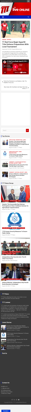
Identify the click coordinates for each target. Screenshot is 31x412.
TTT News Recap (7, 183)
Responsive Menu (28, 1)
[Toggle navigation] (3, 17)
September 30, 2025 (6, 49)
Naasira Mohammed (17, 49)
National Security (13, 163)
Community (12, 161)
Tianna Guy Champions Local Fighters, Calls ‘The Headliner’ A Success (15, 81)
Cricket (4, 39)
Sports (9, 39)
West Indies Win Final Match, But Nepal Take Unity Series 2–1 (15, 87)
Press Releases (12, 152)
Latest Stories (6, 322)
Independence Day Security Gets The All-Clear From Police (18, 165)
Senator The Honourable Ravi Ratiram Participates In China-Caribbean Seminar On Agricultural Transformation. (19, 143)
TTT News (19, 147)
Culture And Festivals (20, 161)
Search (27, 130)
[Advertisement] (15, 109)
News (24, 139)
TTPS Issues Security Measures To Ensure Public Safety (18, 155)
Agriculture (12, 139)
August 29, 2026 (12, 147)
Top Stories (6, 136)
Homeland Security (14, 151)
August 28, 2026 (12, 168)
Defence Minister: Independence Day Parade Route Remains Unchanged (18, 175)
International (19, 139)
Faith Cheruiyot (20, 168)
